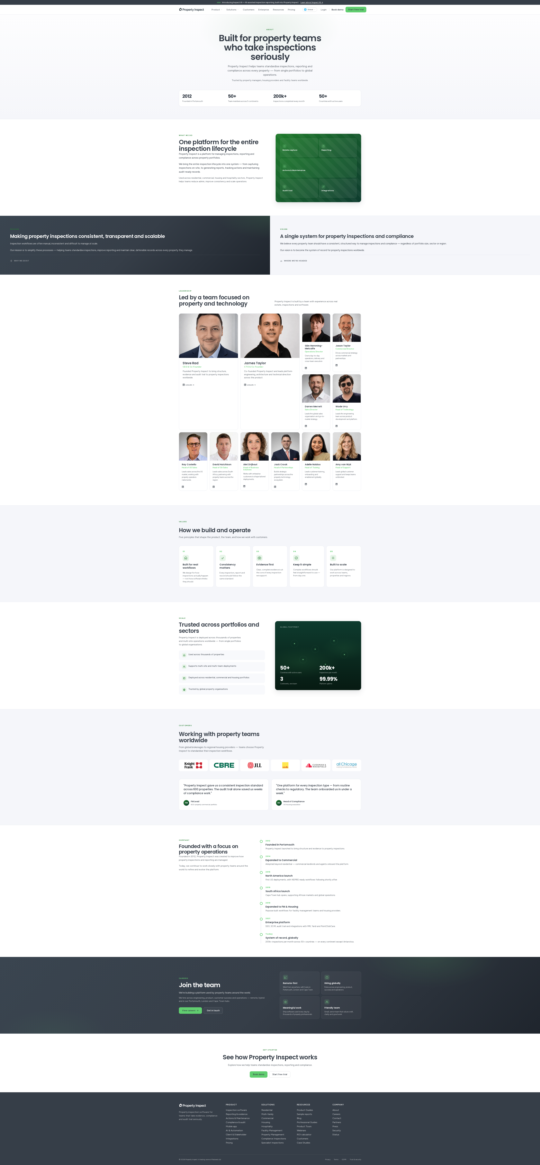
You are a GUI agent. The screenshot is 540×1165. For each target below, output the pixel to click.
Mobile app (231, 1126)
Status (335, 1134)
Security (336, 1130)
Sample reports (304, 1114)
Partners (336, 1122)
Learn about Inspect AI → (312, 2)
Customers (248, 9)
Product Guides (305, 1110)
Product (216, 9)
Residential (266, 1110)
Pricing (291, 9)
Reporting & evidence (237, 1114)
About (335, 1110)
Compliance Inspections (273, 1138)
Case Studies (303, 1142)
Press (335, 1126)
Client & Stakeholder (236, 1134)
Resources (278, 9)
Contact (336, 1118)
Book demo (338, 9)
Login (324, 9)
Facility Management (271, 1130)
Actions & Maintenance (238, 1118)
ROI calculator (304, 1134)
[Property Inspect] (191, 9)
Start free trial (356, 9)
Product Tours (304, 1126)
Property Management (272, 1134)
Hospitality (267, 1126)
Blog (299, 1118)
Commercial (267, 1118)
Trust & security (355, 1159)
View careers (188, 1010)
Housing (265, 1122)
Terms (336, 1159)
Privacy (327, 1159)
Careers (336, 1114)
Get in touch (213, 1010)
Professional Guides (307, 1122)
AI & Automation (234, 1130)
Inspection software (236, 1110)
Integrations (232, 1138)
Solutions (231, 9)
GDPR (344, 1159)
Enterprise (263, 9)
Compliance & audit (235, 1122)
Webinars (301, 1130)
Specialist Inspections (272, 1142)
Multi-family (267, 1114)
